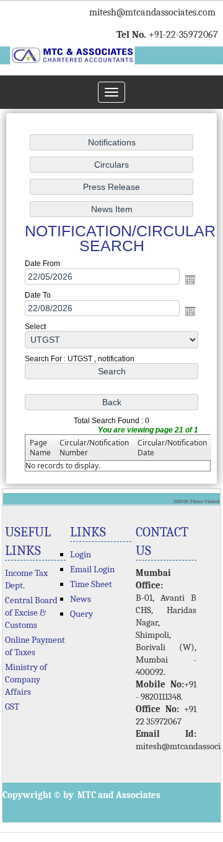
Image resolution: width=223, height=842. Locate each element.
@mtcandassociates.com (166, 12)
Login (80, 554)
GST (12, 706)
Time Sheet (91, 584)
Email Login (92, 569)
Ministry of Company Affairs (26, 679)
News (80, 598)
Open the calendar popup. (190, 279)
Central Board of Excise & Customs (31, 612)
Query (81, 613)
